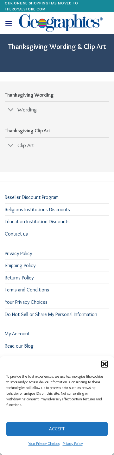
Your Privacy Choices (44, 443)
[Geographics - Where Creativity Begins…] (60, 23)
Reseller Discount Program (32, 197)
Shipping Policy (20, 265)
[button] (104, 364)
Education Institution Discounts (37, 222)
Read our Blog (19, 346)
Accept (57, 429)
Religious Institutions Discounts (37, 210)
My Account (17, 334)
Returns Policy (19, 278)
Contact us (16, 234)
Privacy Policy (73, 443)
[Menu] (8, 23)
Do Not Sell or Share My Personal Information (51, 314)
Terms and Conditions (27, 290)
